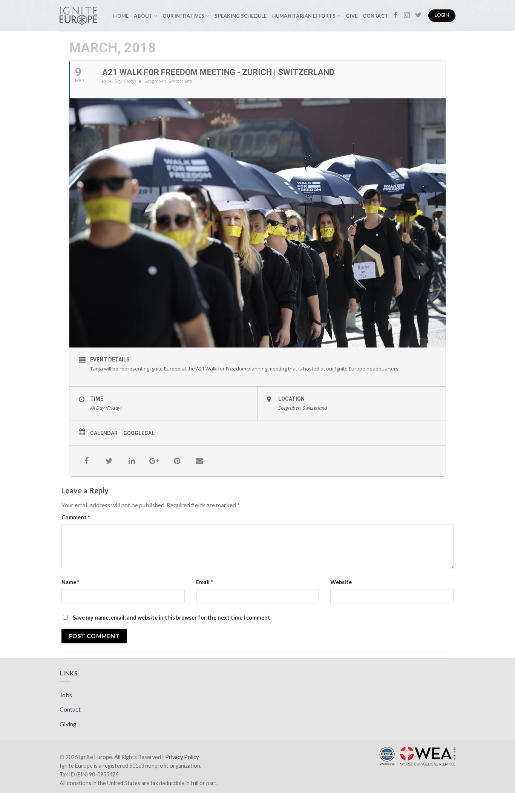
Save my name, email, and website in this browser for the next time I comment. (172, 617)
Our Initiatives (183, 16)
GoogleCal (139, 433)
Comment (75, 517)
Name (70, 582)
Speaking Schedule (241, 16)
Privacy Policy (182, 757)
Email (204, 582)
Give (351, 16)
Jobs (66, 694)
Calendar (104, 433)
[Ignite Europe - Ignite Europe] (78, 16)
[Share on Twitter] (109, 461)
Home (121, 16)
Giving (68, 723)
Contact (375, 16)
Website (341, 582)
